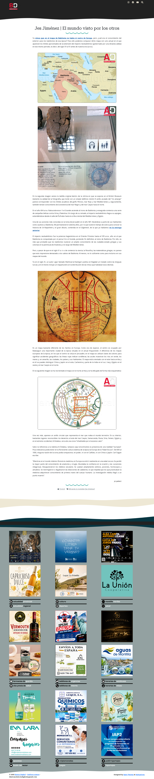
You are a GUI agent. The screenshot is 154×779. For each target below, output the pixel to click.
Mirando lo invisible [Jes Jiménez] (82, 489)
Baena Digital (20, 775)
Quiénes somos (33, 775)
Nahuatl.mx (140, 775)
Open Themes (128, 775)
